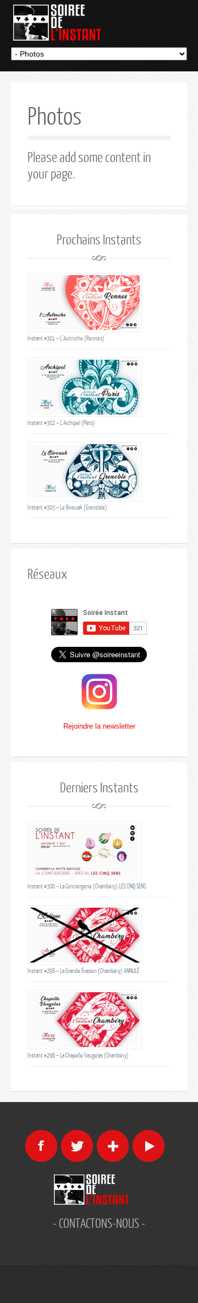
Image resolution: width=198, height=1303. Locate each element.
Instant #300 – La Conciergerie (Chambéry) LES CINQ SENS (87, 886)
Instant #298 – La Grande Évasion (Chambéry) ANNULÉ (83, 970)
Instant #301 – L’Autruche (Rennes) (66, 338)
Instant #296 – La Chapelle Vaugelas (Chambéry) (78, 1055)
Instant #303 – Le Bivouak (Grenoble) (67, 507)
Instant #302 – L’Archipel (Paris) (61, 422)
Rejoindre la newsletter (99, 726)
